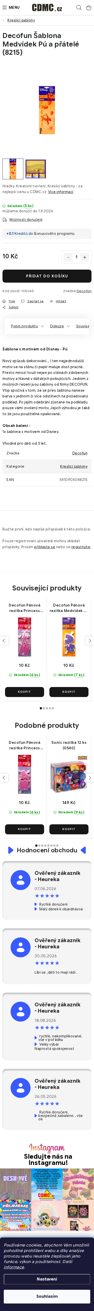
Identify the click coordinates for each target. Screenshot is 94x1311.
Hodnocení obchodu (47, 850)
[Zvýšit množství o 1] (84, 257)
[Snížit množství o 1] (68, 257)
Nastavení (47, 1279)
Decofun (84, 291)
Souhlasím (47, 1296)
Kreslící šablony (73, 466)
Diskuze (57, 326)
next (90, 641)
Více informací (60, 192)
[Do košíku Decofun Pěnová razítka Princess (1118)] (24, 829)
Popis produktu (24, 326)
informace (14, 1267)
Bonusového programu (54, 233)
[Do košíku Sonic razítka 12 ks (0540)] (68, 829)
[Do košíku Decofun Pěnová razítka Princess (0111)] (24, 692)
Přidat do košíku (47, 276)
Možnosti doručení (26, 219)
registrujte (80, 547)
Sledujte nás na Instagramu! (48, 1159)
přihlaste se (44, 547)
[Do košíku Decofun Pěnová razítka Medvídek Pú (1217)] (68, 692)
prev (4, 641)
